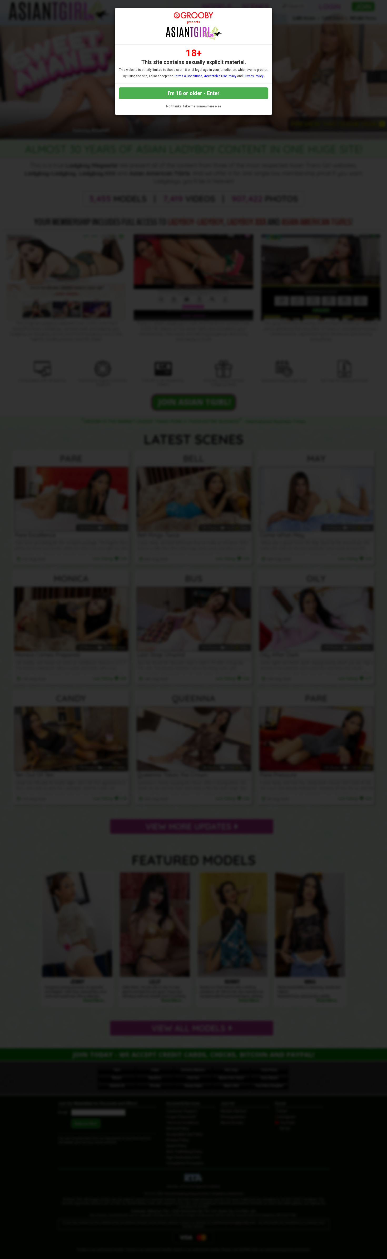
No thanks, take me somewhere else (193, 106)
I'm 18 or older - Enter (194, 93)
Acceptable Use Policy (220, 76)
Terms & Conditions (188, 76)
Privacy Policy (253, 76)
